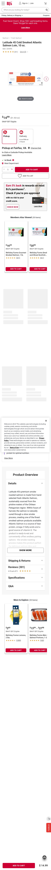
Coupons (46, 15)
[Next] (46, 79)
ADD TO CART (32, 170)
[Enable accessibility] (48, 818)
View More (8, 458)
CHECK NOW (12, 207)
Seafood (5, 38)
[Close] (46, 421)
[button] (25, 175)
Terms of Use (14, 447)
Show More (25, 550)
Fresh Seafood (16, 38)
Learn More (25, 28)
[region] (25, 435)
